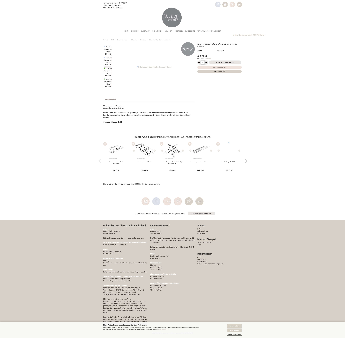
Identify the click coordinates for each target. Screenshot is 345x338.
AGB (199, 257)
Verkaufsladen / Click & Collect (209, 31)
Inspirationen (157, 31)
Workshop (168, 31)
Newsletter (201, 233)
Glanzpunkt (145, 31)
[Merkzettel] (232, 3)
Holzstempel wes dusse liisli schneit (201, 162)
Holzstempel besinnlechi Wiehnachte (116, 162)
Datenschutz (201, 262)
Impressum (201, 259)
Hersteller (179, 31)
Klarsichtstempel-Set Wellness (229, 162)
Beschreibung (110, 99)
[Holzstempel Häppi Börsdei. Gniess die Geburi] (154, 67)
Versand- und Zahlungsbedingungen (210, 264)
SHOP (126, 31)
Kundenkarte (190, 31)
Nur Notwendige (234, 330)
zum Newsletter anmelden (201, 214)
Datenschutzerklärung (162, 329)
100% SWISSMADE (204, 242)
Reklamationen (202, 231)
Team (199, 245)
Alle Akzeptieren (234, 326)
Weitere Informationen (234, 334)
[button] (225, 3)
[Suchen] (217, 3)
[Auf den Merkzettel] (105, 144)
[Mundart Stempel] (172, 17)
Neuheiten (134, 31)
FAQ (198, 229)
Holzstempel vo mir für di (144, 162)
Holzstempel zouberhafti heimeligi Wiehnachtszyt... (172, 162)
